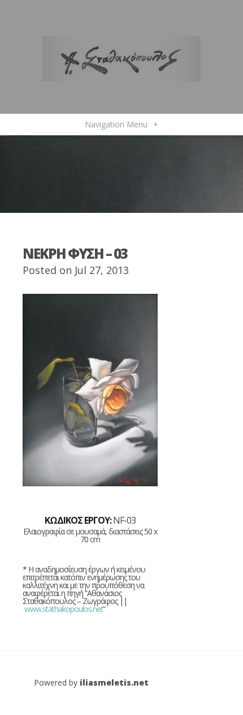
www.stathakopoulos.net (63, 608)
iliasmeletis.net (114, 682)
